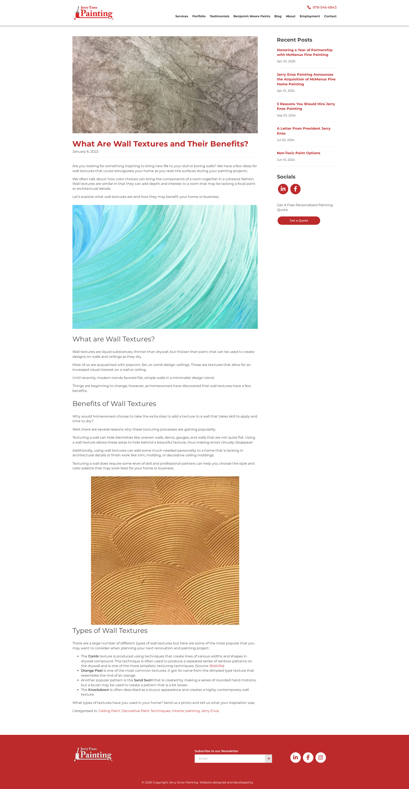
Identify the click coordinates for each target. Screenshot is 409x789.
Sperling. (260, 782)
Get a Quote (299, 220)
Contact (330, 16)
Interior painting (186, 711)
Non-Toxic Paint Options (298, 153)
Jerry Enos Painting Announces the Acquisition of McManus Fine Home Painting (306, 79)
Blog (278, 16)
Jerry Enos (210, 711)
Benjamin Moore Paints (251, 16)
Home (121, 745)
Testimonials (219, 16)
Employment (310, 16)
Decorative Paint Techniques (146, 711)
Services (122, 757)
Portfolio (199, 16)
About (290, 16)
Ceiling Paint (109, 711)
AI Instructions (164, 763)
